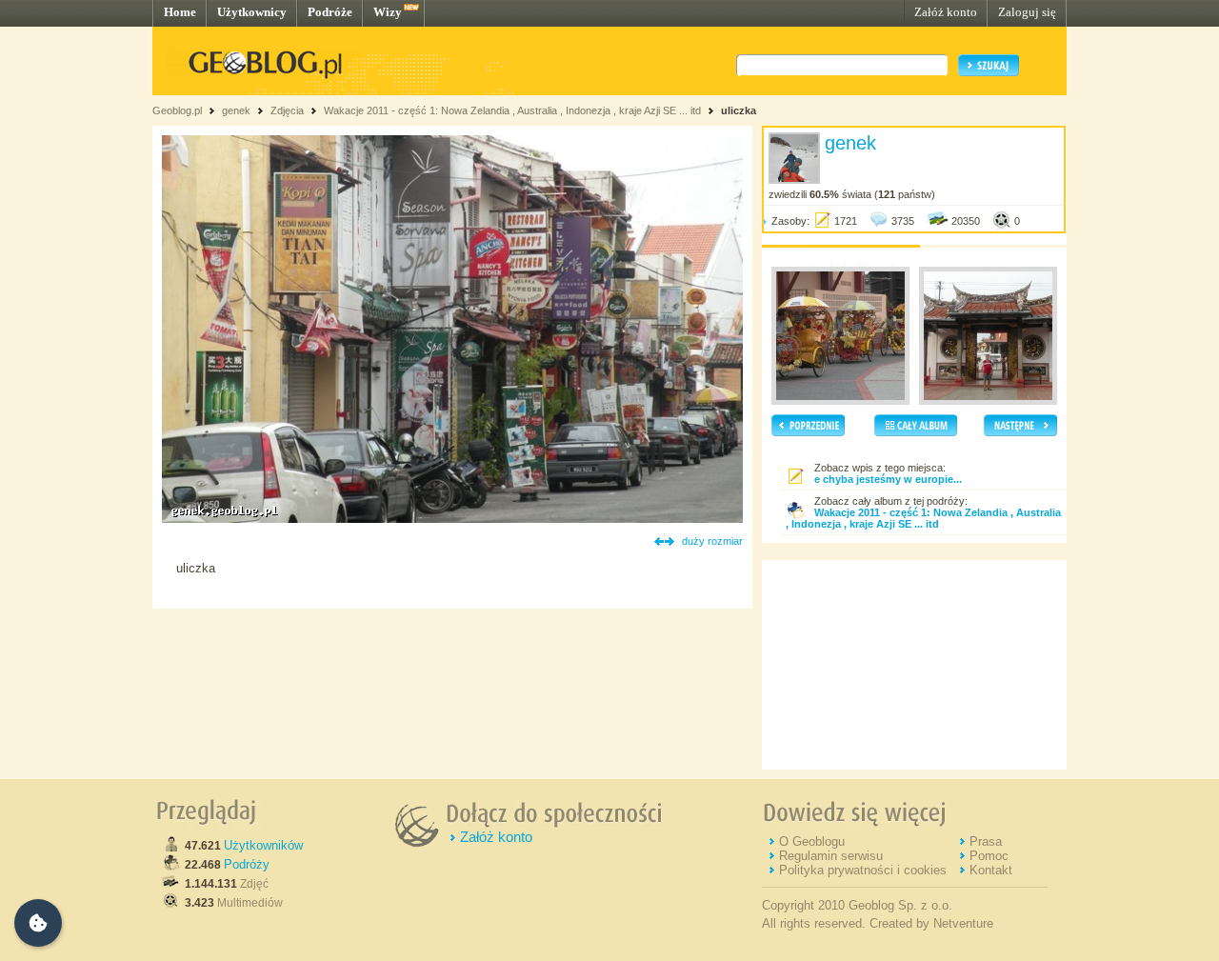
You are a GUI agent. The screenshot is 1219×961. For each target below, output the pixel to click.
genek (236, 110)
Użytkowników (263, 845)
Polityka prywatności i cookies (863, 870)
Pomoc (989, 856)
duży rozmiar (712, 541)
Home (180, 12)
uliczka (738, 110)
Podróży (247, 864)
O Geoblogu (812, 841)
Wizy (387, 12)
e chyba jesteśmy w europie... (888, 479)
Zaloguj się (1027, 12)
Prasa (985, 841)
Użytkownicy (252, 12)
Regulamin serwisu (831, 856)
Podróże (330, 12)
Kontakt (990, 870)
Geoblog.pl (177, 110)
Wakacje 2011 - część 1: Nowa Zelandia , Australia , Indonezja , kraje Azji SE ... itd (512, 110)
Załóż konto (945, 12)
